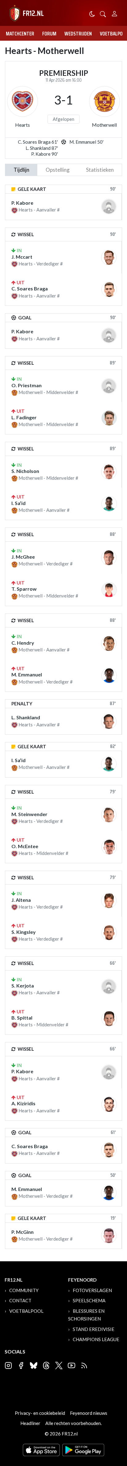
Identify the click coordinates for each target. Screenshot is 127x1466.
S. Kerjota (22, 985)
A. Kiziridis (23, 1103)
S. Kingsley (23, 932)
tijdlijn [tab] (21, 169)
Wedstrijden (78, 34)
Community (24, 1290)
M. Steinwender (29, 814)
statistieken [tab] (100, 169)
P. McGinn (22, 1232)
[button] (103, 13)
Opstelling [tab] (58, 169)
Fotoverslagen (92, 1290)
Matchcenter (20, 34)
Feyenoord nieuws (88, 1413)
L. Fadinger (24, 417)
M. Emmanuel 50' (86, 142)
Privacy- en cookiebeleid (40, 1413)
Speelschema (89, 1300)
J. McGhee (23, 557)
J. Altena (21, 900)
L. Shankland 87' (42, 148)
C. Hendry (22, 643)
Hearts (22, 125)
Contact (20, 1300)
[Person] (114, 12)
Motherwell (104, 125)
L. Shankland (25, 717)
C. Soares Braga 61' (38, 142)
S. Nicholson (25, 471)
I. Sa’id (18, 503)
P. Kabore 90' (44, 154)
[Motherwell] (104, 101)
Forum (49, 34)
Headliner (30, 1423)
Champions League (96, 1339)
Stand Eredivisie (93, 1329)
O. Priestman (26, 385)
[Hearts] (22, 101)
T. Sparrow (24, 589)
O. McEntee (24, 846)
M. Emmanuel (26, 674)
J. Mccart (21, 257)
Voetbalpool (26, 1311)
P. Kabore (22, 203)
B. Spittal (21, 1017)
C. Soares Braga (29, 288)
